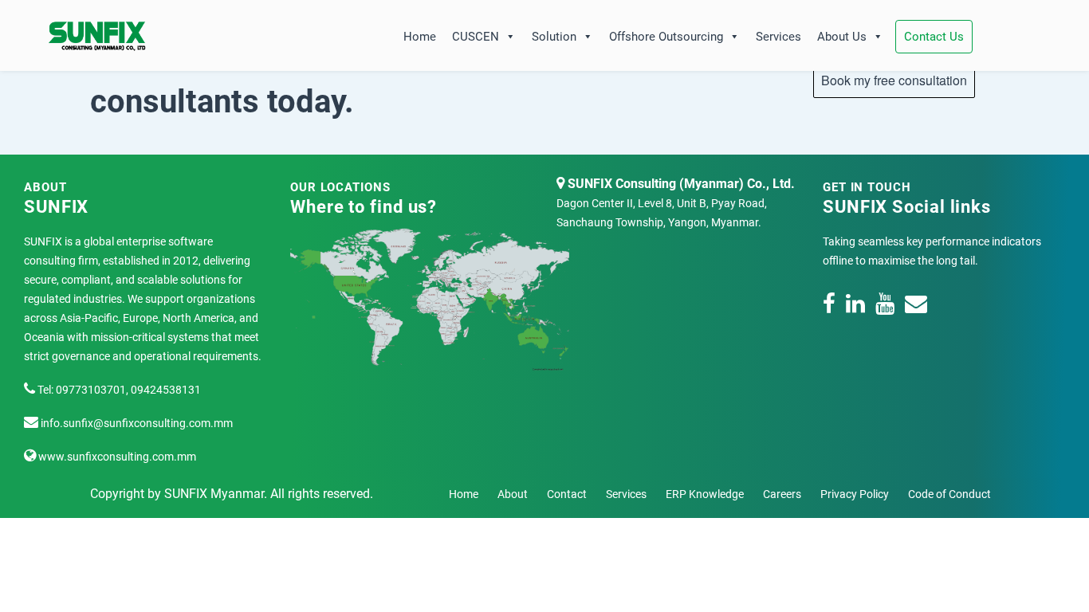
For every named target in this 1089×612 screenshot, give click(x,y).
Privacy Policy (854, 494)
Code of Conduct (949, 494)
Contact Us (934, 36)
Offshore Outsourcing (666, 36)
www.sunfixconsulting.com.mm (116, 456)
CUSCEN (475, 36)
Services (778, 36)
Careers (782, 494)
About (512, 494)
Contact (567, 494)
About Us (842, 36)
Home (419, 36)
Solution (554, 36)
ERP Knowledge (705, 494)
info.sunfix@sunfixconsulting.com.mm (135, 423)
